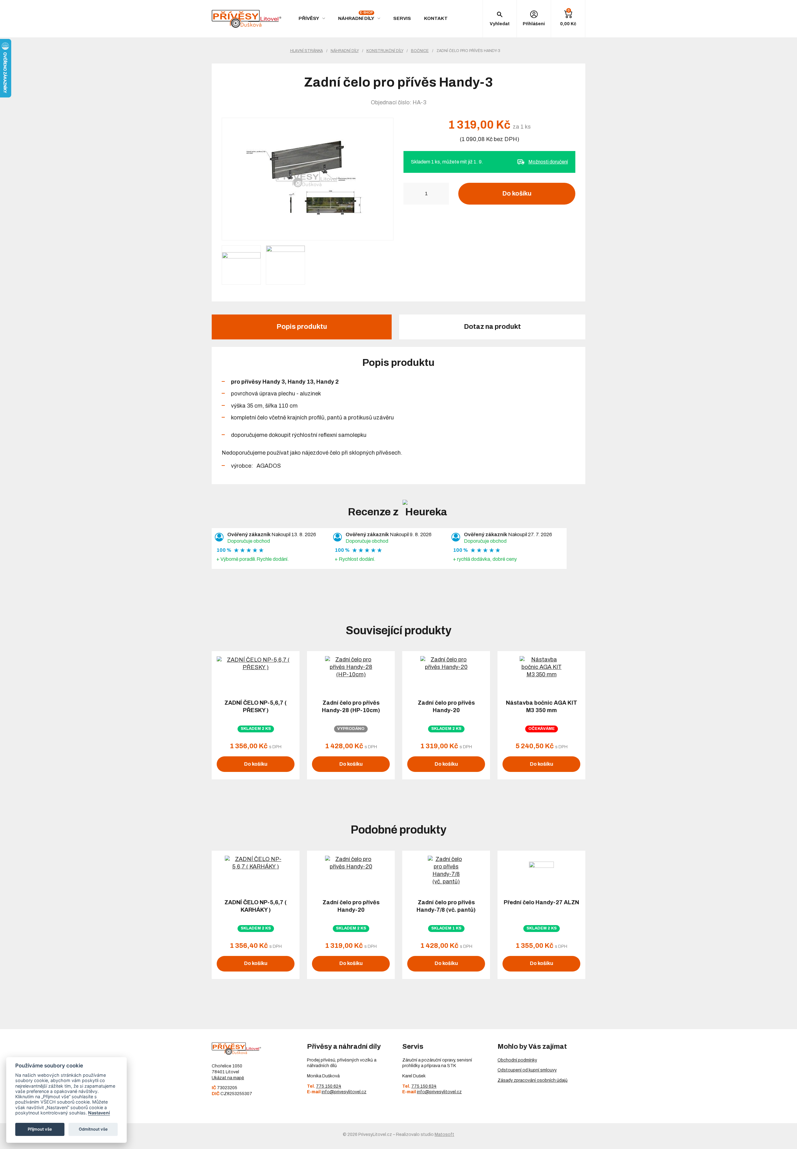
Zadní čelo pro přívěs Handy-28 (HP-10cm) (351, 706)
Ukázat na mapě (228, 1078)
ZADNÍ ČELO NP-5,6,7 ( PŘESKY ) (255, 706)
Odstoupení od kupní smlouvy (527, 1070)
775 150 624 (328, 1086)
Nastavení (99, 1112)
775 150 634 (423, 1086)
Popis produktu (301, 326)
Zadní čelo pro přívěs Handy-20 (446, 706)
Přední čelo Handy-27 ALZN (541, 902)
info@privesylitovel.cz (344, 1092)
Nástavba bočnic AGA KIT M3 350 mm (541, 706)
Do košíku (516, 193)
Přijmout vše (40, 1129)
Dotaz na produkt (492, 326)
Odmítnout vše (93, 1129)
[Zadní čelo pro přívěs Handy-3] (307, 179)
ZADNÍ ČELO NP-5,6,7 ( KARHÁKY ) (255, 906)
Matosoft (444, 1134)
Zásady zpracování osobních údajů (533, 1080)
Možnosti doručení (548, 161)
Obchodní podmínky (517, 1060)
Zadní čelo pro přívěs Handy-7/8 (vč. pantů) (446, 906)
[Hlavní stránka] (246, 19)
